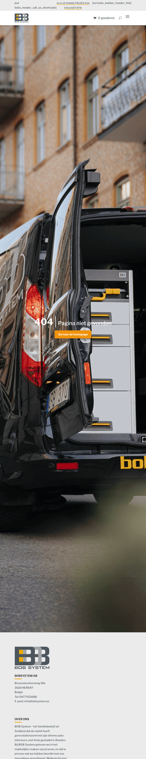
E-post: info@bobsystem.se (32, 701)
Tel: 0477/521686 (26, 696)
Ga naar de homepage (73, 334)
